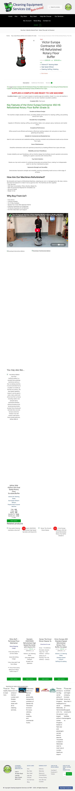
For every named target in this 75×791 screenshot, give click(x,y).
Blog (28, 782)
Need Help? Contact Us (65, 787)
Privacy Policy (43, 777)
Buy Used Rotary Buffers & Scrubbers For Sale (23, 35)
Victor (10, 87)
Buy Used (29, 773)
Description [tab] (26, 83)
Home (8, 35)
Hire (28, 768)
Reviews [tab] (48, 83)
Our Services (30, 779)
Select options (13, 520)
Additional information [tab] (37, 83)
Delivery (41, 768)
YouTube (53, 770)
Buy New (29, 771)
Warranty (41, 771)
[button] (34, 40)
